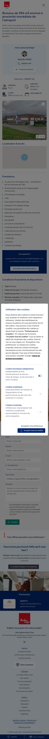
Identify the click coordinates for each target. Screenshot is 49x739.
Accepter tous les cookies (33, 430)
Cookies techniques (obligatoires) (20, 374)
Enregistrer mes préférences (32, 426)
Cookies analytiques (19, 392)
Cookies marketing (19, 410)
